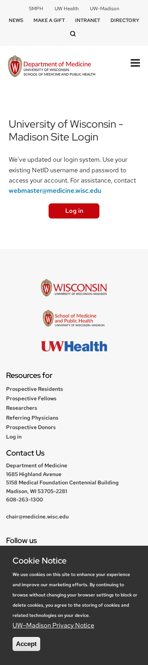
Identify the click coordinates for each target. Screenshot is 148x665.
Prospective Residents (34, 389)
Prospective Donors (31, 427)
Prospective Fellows (31, 398)
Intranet (87, 20)
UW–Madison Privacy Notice (53, 625)
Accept (26, 644)
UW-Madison (104, 8)
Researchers (21, 407)
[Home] (51, 66)
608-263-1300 (24, 499)
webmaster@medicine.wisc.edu (55, 190)
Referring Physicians (32, 417)
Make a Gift (49, 20)
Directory (124, 20)
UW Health (67, 8)
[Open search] (74, 34)
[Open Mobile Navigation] (135, 63)
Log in (74, 211)
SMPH (36, 8)
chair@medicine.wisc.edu (37, 516)
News (16, 20)
